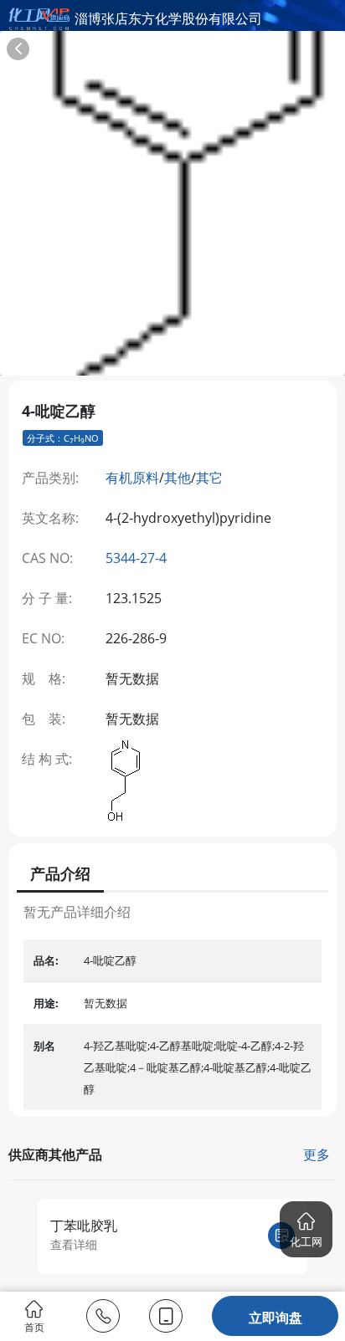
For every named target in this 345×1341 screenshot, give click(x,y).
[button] (306, 1229)
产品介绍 (60, 873)
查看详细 (73, 1244)
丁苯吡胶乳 (83, 1225)
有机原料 (132, 477)
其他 (177, 477)
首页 (34, 1326)
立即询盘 (275, 1317)
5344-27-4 (136, 558)
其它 (209, 477)
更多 (316, 1154)
